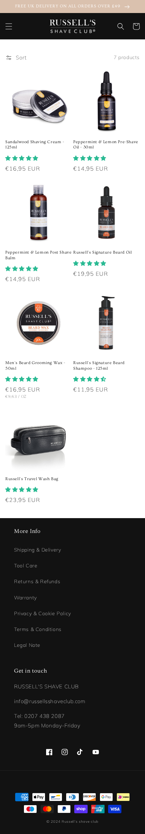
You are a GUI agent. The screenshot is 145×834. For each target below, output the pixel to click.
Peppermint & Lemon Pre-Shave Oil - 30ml (105, 145)
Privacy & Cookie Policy (42, 613)
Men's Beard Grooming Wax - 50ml (35, 366)
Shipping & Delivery (37, 550)
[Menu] (9, 26)
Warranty (25, 597)
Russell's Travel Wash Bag (31, 479)
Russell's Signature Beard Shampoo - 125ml (99, 366)
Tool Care (25, 565)
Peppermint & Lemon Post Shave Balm (38, 255)
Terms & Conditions (38, 629)
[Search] (120, 26)
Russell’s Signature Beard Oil (102, 252)
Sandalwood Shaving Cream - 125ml (34, 145)
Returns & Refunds (37, 581)
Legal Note (27, 645)
